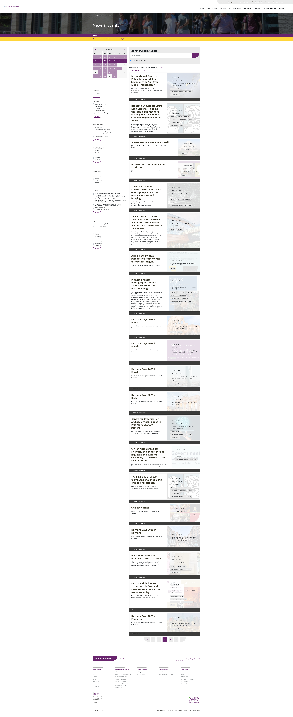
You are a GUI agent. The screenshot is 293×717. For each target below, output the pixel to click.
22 (119, 68)
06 (110, 61)
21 (114, 68)
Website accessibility (120, 681)
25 (100, 57)
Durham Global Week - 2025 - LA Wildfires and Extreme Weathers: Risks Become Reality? (145, 588)
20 (110, 68)
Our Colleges (96, 681)
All (118, 80)
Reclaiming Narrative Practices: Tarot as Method (146, 557)
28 (114, 57)
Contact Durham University (103, 658)
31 (95, 76)
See (97, 116)
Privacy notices (196, 710)
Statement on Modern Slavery (123, 674)
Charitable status (161, 710)
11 (100, 65)
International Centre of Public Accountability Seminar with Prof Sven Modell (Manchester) (145, 80)
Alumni (223, 2)
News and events (102, 15)
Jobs (94, 674)
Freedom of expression (121, 676)
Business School (248, 2)
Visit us (281, 9)
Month (110, 80)
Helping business (141, 672)
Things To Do (259, 2)
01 (119, 57)
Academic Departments (99, 684)
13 (110, 65)
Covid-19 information (120, 679)
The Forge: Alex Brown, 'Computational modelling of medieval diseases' (146, 479)
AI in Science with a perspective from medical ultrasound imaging (146, 258)
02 (124, 57)
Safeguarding (118, 687)
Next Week (144, 70)
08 (119, 61)
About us (267, 2)
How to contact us (278, 2)
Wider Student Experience (216, 9)
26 (105, 57)
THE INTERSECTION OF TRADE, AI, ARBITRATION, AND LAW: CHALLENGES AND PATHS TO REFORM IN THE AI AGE (146, 222)
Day (102, 80)
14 (114, 65)
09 (124, 61)
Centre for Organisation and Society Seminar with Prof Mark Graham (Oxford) (146, 423)
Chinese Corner (140, 507)
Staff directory (184, 676)
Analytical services (141, 674)
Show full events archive (139, 60)
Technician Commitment (187, 679)
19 (105, 68)
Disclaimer (170, 710)
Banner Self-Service (186, 674)
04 (100, 61)
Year (115, 80)
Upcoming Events (122, 39)
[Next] (124, 49)
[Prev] (95, 49)
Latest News (108, 39)
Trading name (178, 710)
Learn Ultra (184, 672)
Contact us (95, 676)
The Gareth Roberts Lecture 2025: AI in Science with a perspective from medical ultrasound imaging (146, 192)
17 (95, 68)
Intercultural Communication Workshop (148, 166)
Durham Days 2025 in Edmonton (143, 618)
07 (114, 61)
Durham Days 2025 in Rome (143, 321)
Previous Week (135, 70)
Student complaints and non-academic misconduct (122, 684)
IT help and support (186, 684)
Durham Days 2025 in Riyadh (143, 345)
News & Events (106, 25)
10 (95, 65)
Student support (235, 9)
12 (105, 65)
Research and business (252, 9)
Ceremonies (96, 686)
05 (105, 61)
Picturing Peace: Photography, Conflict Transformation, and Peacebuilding (144, 284)
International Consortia (165, 672)
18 (100, 68)
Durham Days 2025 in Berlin (143, 396)
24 (95, 57)
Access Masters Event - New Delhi (150, 142)
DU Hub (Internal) (185, 681)
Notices (117, 672)
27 (110, 57)
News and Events (98, 38)
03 (95, 61)
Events (109, 15)
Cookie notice (187, 710)
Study (202, 9)
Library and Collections (234, 2)
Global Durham (270, 9)
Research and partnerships (166, 674)
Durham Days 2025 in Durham (143, 531)
